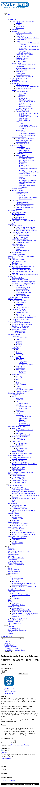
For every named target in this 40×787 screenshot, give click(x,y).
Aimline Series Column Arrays (25, 138)
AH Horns (22, 93)
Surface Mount (20, 26)
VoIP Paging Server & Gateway (21, 297)
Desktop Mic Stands (25, 406)
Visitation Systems (17, 518)
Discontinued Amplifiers (19, 479)
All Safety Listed (21, 61)
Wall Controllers (20, 314)
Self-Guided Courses (18, 608)
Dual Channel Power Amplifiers (25, 229)
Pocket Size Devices (22, 311)
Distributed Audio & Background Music (20, 536)
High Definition (20, 445)
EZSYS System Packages (19, 525)
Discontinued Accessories (19, 482)
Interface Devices (17, 264)
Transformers (19, 153)
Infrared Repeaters (17, 451)
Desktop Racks (20, 369)
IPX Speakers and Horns (23, 287)
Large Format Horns (22, 91)
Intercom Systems (13, 513)
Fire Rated (22, 178)
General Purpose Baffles (26, 160)
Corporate (11, 548)
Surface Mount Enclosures (27, 182)
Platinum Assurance (14, 571)
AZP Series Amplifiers (22, 234)
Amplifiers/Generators (18, 214)
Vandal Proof (23, 162)
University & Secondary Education (18, 551)
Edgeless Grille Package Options (29, 38)
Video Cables (16, 441)
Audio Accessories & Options (17, 426)
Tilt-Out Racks (20, 354)
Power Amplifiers (17, 225)
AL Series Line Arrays (22, 142)
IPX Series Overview (18, 529)
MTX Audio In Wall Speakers (28, 197)
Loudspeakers (12, 19)
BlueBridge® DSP (17, 543)
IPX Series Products (18, 285)
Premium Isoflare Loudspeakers (21, 457)
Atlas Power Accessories (19, 329)
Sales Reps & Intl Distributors (17, 630)
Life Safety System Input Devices (22, 269)
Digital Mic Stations (18, 460)
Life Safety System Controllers (21, 268)
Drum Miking (23, 408)
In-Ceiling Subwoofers (22, 85)
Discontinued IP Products (19, 480)
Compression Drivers (25, 125)
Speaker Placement (17, 578)
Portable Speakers (17, 189)
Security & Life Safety (14, 527)
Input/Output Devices (18, 467)
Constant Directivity (25, 106)
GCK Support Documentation (21, 595)
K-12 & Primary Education (16, 558)
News (10, 631)
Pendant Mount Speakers (19, 78)
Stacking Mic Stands (22, 403)
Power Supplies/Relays (18, 331)
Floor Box (19, 438)
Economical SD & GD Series (24, 54)
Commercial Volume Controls (24, 430)
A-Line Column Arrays (22, 143)
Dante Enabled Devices (15, 455)
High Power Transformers (27, 135)
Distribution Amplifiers (22, 251)
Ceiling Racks (20, 358)
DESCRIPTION (9, 688)
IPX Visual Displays (22, 289)
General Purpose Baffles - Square (29, 172)
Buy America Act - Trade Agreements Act (20, 472)
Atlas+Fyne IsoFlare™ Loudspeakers (23, 21)
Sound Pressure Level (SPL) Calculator (23, 583)
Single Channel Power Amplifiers (25, 227)
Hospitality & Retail (14, 553)
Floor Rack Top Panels (22, 391)
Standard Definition (21, 443)
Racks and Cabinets (14, 334)
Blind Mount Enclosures (26, 157)
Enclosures (19, 209)
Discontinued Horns (18, 477)
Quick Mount (23, 423)
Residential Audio (21, 194)
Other (17, 379)
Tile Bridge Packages (22, 58)
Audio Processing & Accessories (21, 319)
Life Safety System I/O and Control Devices (25, 274)
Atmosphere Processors (19, 212)
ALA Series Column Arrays (24, 140)
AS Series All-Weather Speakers (25, 68)
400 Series (22, 371)
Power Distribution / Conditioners (22, 324)
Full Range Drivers (25, 148)
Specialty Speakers (17, 190)
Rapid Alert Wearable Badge (20, 279)
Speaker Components (18, 145)
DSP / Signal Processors (15, 299)
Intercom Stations (17, 517)
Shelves (18, 386)
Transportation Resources (19, 585)
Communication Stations (19, 261)
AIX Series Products (18, 278)
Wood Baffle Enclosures (23, 75)
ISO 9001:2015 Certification (9, 780)
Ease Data (15, 596)
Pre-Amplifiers (20, 247)
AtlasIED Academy (14, 606)
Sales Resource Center (14, 623)
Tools (9, 576)
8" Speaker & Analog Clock (27, 180)
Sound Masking (12, 210)
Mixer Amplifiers (17, 244)
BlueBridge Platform (18, 309)
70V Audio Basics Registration (21, 610)
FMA (17, 339)
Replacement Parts (24, 425)
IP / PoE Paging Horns (26, 100)
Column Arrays (16, 470)
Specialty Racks (16, 356)
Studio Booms (20, 411)
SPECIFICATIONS (10, 691)
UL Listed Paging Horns (26, 105)
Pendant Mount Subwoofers (24, 88)
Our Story (11, 626)
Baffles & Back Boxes (22, 155)
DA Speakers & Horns (18, 469)
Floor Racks (15, 336)
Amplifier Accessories (18, 254)
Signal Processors (21, 302)
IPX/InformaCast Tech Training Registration (25, 613)
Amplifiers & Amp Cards (19, 462)
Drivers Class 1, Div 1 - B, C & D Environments (28, 114)
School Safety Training (18, 605)
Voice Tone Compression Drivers (25, 207)
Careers (10, 633)
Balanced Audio (20, 450)
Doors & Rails (20, 378)
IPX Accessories (20, 294)
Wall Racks (15, 348)
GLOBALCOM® (17, 530)
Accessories (19, 130)
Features (6, 690)
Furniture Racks (20, 368)
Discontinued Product (14, 474)
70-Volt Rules (16, 580)
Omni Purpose (23, 98)
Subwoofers (15, 83)
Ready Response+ (13, 573)
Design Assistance (13, 569)
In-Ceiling (19, 23)
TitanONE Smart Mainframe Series (26, 240)
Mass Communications (15, 485)
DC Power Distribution (19, 333)
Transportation (12, 559)
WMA (17, 349)
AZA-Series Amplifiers (22, 235)
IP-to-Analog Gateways (23, 290)
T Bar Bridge (23, 187)
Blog (9, 600)
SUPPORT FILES (9, 693)
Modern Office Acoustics (15, 563)
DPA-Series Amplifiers (22, 237)
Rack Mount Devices (22, 312)
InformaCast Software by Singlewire (23, 282)
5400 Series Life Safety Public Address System (22, 266)
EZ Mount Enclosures (25, 158)
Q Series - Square (24, 165)
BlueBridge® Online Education (25, 317)
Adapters (22, 132)
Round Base (19, 400)
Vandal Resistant (20, 73)
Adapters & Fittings (25, 416)
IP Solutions (11, 276)
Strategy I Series (20, 41)
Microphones (16, 395)
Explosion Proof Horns (22, 111)
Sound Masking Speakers (19, 81)
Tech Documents (13, 591)
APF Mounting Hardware (27, 133)
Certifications (16, 598)
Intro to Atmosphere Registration (21, 611)
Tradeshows (15, 603)
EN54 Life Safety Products (24, 205)
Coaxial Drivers (20, 60)
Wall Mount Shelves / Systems (24, 389)
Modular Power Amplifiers (20, 239)
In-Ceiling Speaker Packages (24, 53)
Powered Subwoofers (25, 199)
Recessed (22, 167)
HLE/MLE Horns (24, 120)
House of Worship (13, 554)
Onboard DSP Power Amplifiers (21, 232)
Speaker (18, 413)
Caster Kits (19, 376)
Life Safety (15, 200)
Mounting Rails (23, 183)
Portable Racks (20, 366)
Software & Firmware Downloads (26, 316)
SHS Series (15, 29)
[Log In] (5, 12)
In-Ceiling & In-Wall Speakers (24, 204)
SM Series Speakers (21, 70)
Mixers (18, 249)
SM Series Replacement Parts (24, 76)
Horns (14, 90)
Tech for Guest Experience (16, 564)
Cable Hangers (23, 418)
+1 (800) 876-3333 (6, 636)
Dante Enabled (20, 28)
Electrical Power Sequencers (20, 326)
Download (4, 752)
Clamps (21, 420)
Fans (17, 381)
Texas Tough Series (21, 338)
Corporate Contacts (14, 628)
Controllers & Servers (18, 259)
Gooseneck (22, 421)
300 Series (19, 353)
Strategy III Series (21, 36)
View (2, 758)
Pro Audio (22, 195)
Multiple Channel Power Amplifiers (26, 230)
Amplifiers (11, 224)
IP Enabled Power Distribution (21, 322)
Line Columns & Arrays (19, 137)
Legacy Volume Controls (23, 435)
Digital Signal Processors (19, 459)
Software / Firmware (14, 621)
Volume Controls (17, 428)
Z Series (18, 215)
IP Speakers (15, 80)
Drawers (18, 388)
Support (10, 568)
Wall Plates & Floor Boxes (20, 436)
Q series (21, 163)
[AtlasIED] (15, 8)
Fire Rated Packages (22, 202)
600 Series (19, 351)
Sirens (17, 121)
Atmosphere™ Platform (19, 300)
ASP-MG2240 (20, 217)
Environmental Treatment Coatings (22, 453)
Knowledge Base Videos (19, 618)
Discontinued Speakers (18, 475)
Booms (18, 410)
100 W (21, 123)
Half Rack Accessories (26, 364)
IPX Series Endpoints (18, 502)
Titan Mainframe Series (22, 242)
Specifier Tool (16, 581)
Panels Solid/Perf (21, 384)
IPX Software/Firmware (23, 295)
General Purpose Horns (26, 108)
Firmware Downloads (22, 307)
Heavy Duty (19, 398)
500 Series (19, 343)
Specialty (18, 405)
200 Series (19, 344)
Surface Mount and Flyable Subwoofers (27, 86)
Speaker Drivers (20, 147)
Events (10, 601)
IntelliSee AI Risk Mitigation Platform (23, 284)
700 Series (19, 341)
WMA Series (23, 361)
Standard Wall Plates (22, 440)
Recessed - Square (24, 173)
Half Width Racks (21, 359)
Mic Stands (15, 396)
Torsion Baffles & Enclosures (28, 168)
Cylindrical (22, 170)
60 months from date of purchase (20, 745)
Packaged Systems (13, 522)
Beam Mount (19, 71)
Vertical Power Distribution (20, 327)
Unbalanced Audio (21, 448)
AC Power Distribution (15, 321)
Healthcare (11, 549)
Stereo (17, 431)
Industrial (11, 556)
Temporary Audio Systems (20, 524)
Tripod (18, 401)
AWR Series (23, 363)
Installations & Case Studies (16, 590)
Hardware (18, 383)
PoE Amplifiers (16, 252)
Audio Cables (16, 446)
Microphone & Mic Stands (16, 393)
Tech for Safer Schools (15, 561)
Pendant (18, 24)
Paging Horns (20, 96)
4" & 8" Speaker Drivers (23, 56)
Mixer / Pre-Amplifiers (18, 245)
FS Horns (22, 95)
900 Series (22, 373)
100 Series (19, 346)
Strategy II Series (21, 39)
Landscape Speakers (22, 192)
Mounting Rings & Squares (27, 185)
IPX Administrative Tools (23, 292)
